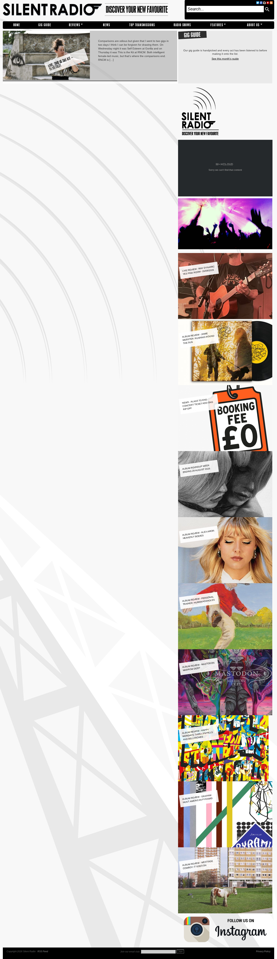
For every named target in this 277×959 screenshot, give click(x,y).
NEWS (106, 25)
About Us (253, 25)
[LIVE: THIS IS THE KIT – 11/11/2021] (46, 79)
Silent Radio (92, 9)
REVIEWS (74, 25)
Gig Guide (44, 25)
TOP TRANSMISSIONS (142, 25)
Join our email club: (130, 951)
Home (16, 25)
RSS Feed (42, 951)
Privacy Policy (263, 951)
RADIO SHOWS (182, 25)
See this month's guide (225, 58)
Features (216, 25)
